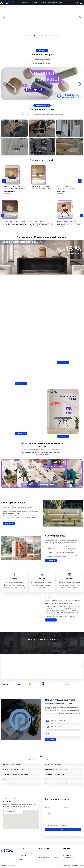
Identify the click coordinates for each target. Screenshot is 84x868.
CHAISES (42, 133)
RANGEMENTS (69, 133)
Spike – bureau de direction (12, 186)
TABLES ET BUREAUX (14, 133)
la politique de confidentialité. (59, 825)
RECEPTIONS (14, 151)
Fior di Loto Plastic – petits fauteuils (13, 221)
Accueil (23, 2)
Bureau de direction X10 (64, 186)
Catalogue (28, 2)
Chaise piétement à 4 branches (66, 221)
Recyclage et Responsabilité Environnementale (47, 2)
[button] (3, 17)
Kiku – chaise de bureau (37, 221)
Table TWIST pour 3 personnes (40, 186)
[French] (78, 2)
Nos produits (34, 2)
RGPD (46, 824)
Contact (60, 2)
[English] (76, 2)
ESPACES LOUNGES (70, 151)
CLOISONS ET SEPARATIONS (42, 151)
